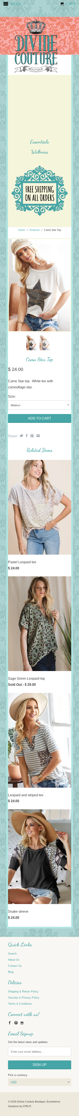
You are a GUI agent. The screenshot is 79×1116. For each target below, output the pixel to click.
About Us (13, 959)
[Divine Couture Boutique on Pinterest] (16, 1022)
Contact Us (15, 965)
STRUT (27, 1106)
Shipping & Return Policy (23, 991)
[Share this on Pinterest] (31, 435)
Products (34, 230)
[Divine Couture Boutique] (36, 46)
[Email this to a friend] (37, 435)
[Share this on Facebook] (26, 435)
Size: (12, 396)
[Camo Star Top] (39, 285)
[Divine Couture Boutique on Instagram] (22, 1023)
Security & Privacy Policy (23, 997)
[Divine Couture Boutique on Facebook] (9, 1022)
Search (12, 953)
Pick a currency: (18, 1075)
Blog (10, 972)
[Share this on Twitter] (21, 435)
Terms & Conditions (20, 1003)
